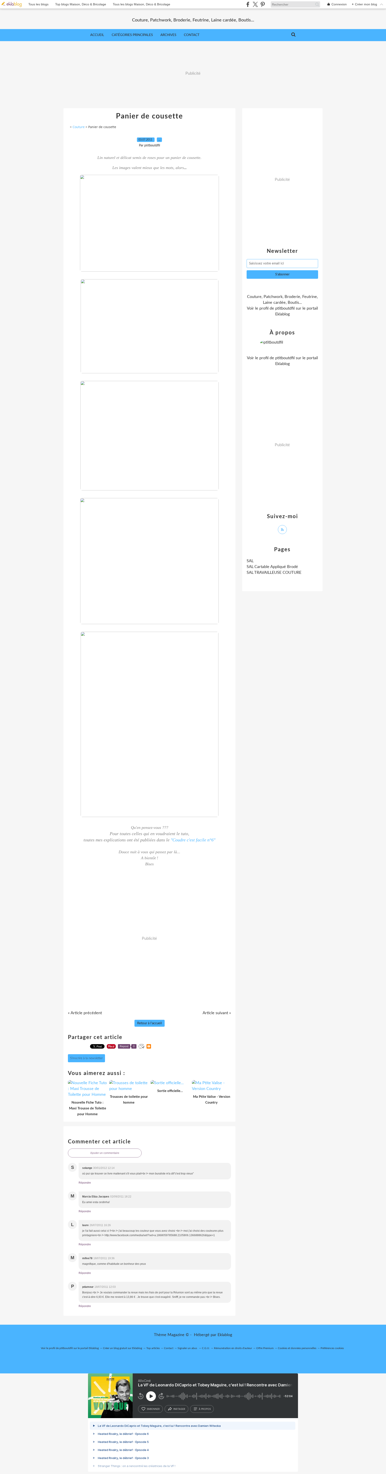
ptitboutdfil (285, 308)
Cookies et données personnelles (297, 1348)
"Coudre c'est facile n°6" (193, 839)
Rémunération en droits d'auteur (233, 1348)
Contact (191, 35)
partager (179, 1409)
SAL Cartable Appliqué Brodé (272, 567)
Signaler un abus (188, 1348)
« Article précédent (85, 1013)
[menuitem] (97, 35)
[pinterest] (262, 4)
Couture (79, 127)
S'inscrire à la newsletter (86, 1058)
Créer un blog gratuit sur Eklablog (122, 1348)
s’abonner (153, 1409)
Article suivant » (217, 1013)
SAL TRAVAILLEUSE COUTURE (274, 573)
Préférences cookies (332, 1348)
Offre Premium (265, 1348)
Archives (168, 35)
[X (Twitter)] (255, 4)
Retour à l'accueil (149, 1023)
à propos (205, 1409)
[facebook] (248, 4)
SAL (250, 561)
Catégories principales (132, 35)
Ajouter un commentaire (104, 1153)
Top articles (153, 1348)
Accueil (97, 35)
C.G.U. (206, 1348)
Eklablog (225, 1335)
